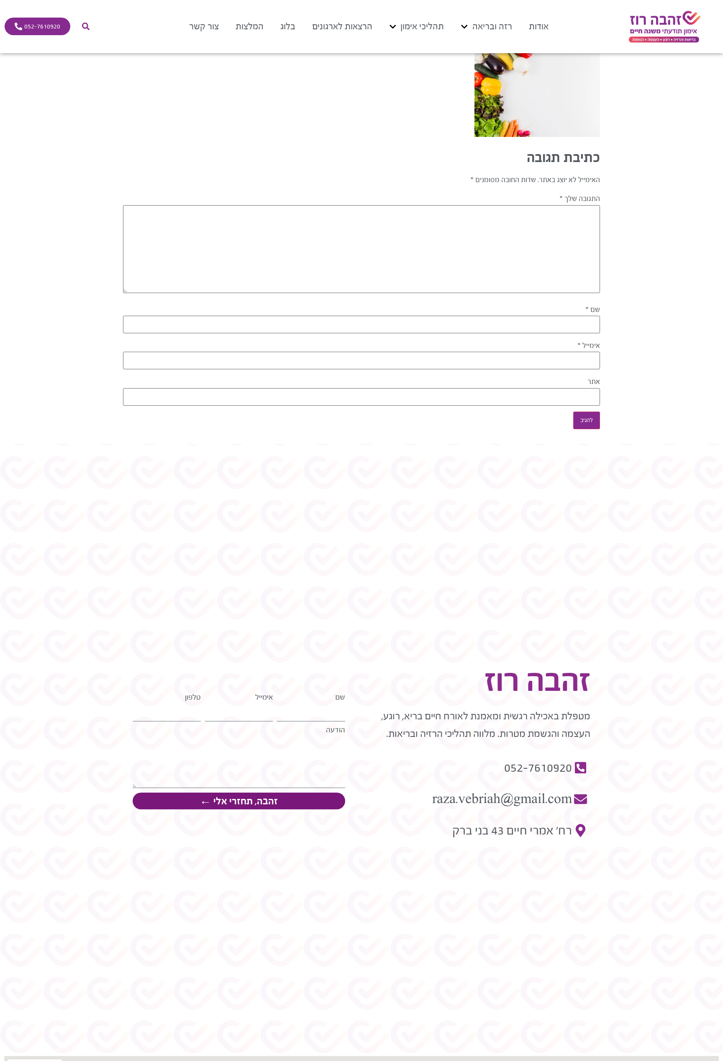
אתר (593, 382)
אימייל (588, 346)
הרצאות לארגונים (342, 26)
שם (592, 310)
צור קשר (204, 26)
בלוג (287, 26)
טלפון (193, 697)
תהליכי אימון (422, 26)
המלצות (250, 26)
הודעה (335, 730)
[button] (85, 26)
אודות (539, 26)
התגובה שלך (579, 199)
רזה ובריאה (492, 26)
